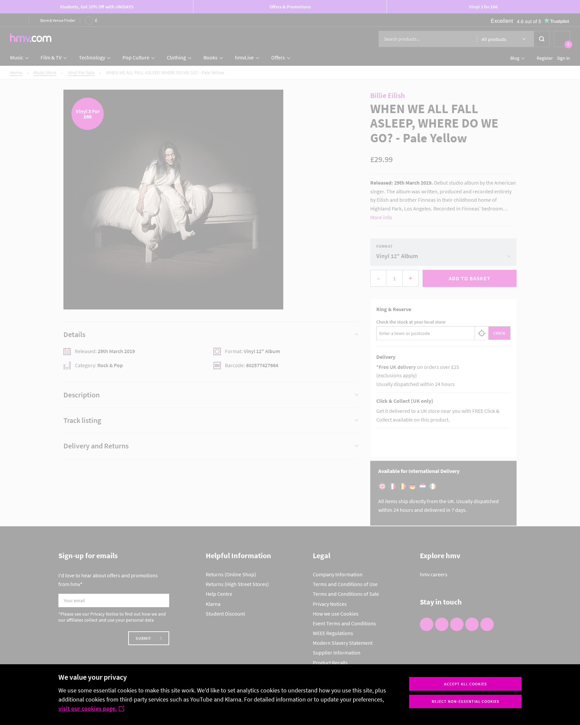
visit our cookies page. (87, 708)
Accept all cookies (465, 683)
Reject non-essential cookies (465, 701)
